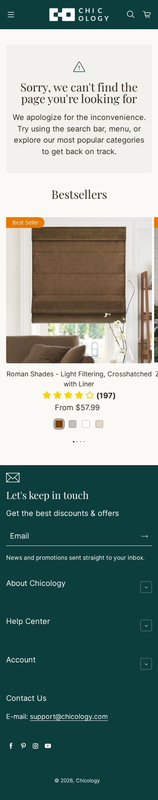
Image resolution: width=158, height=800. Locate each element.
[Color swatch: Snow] (86, 424)
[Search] (130, 14)
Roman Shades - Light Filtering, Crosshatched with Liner (79, 379)
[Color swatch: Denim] (72, 424)
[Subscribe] (144, 536)
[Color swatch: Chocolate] (59, 424)
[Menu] (10, 14)
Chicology (88, 780)
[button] (79, 395)
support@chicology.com (69, 716)
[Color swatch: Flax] (99, 424)
